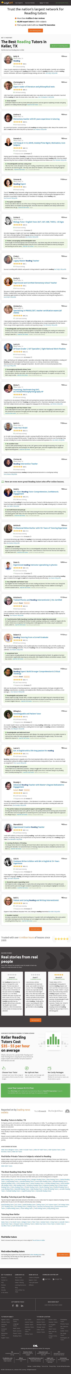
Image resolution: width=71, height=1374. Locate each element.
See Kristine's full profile (16, 615)
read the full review (32, 104)
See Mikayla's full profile (17, 729)
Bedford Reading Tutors (61, 1187)
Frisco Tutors (51, 1224)
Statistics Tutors (29, 1327)
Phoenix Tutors (64, 1324)
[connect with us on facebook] (14, 1305)
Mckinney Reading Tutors (8, 1183)
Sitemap (29, 1366)
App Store (47, 1279)
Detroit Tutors (53, 1319)
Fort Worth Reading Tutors (22, 1179)
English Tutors (5, 1338)
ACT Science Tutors (51, 1204)
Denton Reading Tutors (37, 1183)
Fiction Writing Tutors (27, 1208)
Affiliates (31, 1285)
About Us (3, 1277)
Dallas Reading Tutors (7, 1179)
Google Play (58, 1279)
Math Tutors (16, 1328)
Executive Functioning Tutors (45, 1206)
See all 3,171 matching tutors (60, 46)
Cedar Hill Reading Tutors (51, 1189)
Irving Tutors (54, 1222)
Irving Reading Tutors (12, 1181)
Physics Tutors (17, 1333)
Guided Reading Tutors (29, 1204)
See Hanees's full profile (17, 692)
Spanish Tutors (29, 1324)
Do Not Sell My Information (63, 1366)
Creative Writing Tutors (12, 1208)
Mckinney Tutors (29, 1224)
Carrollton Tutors (6, 1226)
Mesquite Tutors (18, 1224)
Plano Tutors (35, 1222)
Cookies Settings (36, 1366)
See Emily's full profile (10, 297)
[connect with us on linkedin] (20, 1305)
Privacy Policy (52, 1366)
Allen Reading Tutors (19, 1185)
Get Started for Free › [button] (62, 3)
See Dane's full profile (55, 578)
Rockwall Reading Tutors (13, 1191)
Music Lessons (17, 1331)
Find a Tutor (18, 1277)
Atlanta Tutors (41, 1319)
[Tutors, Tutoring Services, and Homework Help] (7, 2)
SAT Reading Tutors (20, 1206)
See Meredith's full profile (15, 839)
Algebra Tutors (5, 1319)
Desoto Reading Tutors (46, 1187)
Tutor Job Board (33, 1282)
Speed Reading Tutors (7, 1204)
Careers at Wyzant (34, 1277)
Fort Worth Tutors (15, 1222)
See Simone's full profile (10, 198)
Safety (3, 1287)
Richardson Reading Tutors (34, 1185)
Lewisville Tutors (63, 1222)
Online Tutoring (19, 1282)
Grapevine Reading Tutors (50, 1185)
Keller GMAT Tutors (6, 1166)
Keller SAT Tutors (17, 1151)
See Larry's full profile (10, 366)
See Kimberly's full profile (50, 325)
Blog (16, 1287)
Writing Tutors (41, 1204)
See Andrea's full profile (40, 129)
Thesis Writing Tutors (40, 1208)
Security (3, 1290)
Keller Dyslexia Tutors (54, 1150)
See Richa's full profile (56, 404)
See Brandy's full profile (19, 805)
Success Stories (30, 3)
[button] (31, 154)
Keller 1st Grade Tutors (26, 1150)
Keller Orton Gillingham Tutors (9, 1150)
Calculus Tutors (5, 1322)
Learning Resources (20, 1285)
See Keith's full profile (58, 440)
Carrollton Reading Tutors (52, 1183)
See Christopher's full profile (46, 97)
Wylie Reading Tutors (36, 1189)
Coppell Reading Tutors (28, 1191)
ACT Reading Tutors (8, 1206)
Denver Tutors (41, 1332)
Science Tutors (29, 1322)
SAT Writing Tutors (64, 1204)
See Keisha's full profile (13, 543)
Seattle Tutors (64, 1331)
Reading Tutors (31, 1206)
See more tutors (35, 929)
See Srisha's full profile (32, 237)
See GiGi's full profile (13, 878)
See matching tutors (35, 30)
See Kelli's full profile (54, 911)
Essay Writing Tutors (53, 1208)
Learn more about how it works (53, 1305)
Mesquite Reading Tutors (60, 1181)
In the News (4, 1292)
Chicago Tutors (41, 1327)
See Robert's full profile (16, 649)
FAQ (2, 1282)
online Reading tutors (36, 1254)
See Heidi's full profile (13, 506)
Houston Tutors (53, 1322)
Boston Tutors (41, 1322)
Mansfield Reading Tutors (22, 1189)
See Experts (19, 3)
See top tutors (36, 1020)
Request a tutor (19, 1280)
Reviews (3, 1285)
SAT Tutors (18, 1204)
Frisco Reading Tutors (23, 1183)
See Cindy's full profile (60, 269)
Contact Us (4, 1280)
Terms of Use (45, 1366)
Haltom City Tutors (40, 1224)
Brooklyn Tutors (41, 1324)
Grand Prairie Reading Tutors (43, 1181)
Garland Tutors (45, 1222)
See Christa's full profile (10, 474)
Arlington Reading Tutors (38, 1179)
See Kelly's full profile (51, 73)
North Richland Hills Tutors (19, 1226)
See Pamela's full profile (59, 160)
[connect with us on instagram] (17, 1305)
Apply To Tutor (44, 3)
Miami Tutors (52, 1329)
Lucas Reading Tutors (7, 1189)
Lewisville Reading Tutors (27, 1181)
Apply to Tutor (33, 1280)
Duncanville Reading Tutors (43, 1191)
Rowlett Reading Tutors (31, 1187)
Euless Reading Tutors (17, 1187)
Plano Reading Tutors (53, 1179)
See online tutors (63, 1254)
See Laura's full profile (20, 763)
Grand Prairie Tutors (7, 1224)
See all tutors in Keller (39, 1240)
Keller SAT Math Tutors (40, 1150)
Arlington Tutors (26, 1222)
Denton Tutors (60, 1224)
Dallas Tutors (5, 1222)
